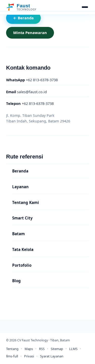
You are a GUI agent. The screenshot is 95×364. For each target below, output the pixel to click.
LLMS (73, 348)
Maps (29, 348)
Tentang (12, 348)
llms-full (12, 356)
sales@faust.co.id (26, 91)
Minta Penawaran (30, 32)
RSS (42, 348)
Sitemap (57, 348)
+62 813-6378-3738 (32, 79)
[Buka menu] (85, 7)
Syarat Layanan (51, 356)
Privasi (29, 356)
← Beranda (23, 17)
